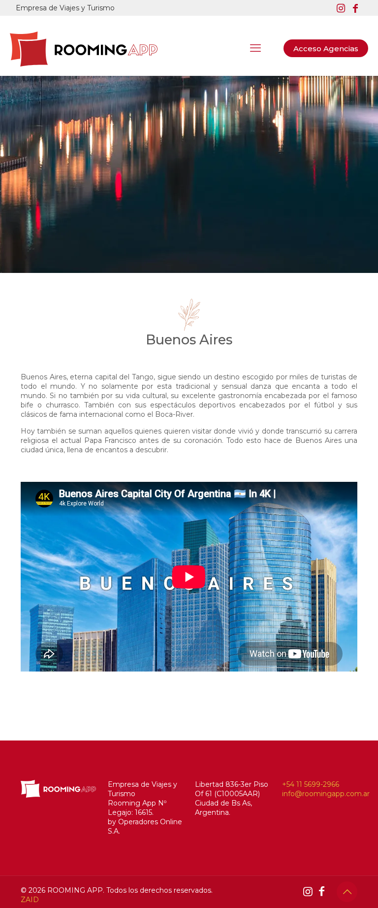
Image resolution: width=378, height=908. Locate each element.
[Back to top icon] (347, 891)
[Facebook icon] (355, 8)
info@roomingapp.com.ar (326, 793)
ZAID (30, 899)
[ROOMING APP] (84, 48)
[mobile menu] (255, 48)
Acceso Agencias (325, 48)
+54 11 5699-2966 (310, 784)
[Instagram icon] (341, 8)
